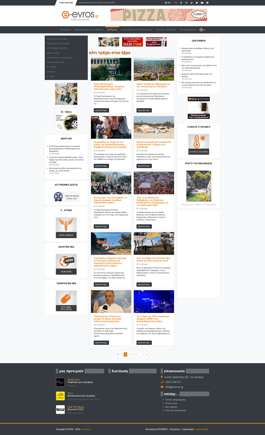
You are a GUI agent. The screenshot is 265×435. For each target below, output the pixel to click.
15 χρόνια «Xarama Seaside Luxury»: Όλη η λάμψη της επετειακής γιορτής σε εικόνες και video (66, 159)
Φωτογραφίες (188, 29)
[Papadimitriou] (109, 41)
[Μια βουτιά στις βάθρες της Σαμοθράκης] (199, 186)
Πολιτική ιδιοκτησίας (175, 410)
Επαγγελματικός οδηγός (88, 29)
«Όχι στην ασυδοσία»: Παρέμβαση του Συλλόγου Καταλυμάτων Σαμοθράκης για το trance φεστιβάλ (152, 201)
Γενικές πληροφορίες (175, 399)
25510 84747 (173, 382)
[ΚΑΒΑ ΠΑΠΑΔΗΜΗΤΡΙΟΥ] (66, 94)
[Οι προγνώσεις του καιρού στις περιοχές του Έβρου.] (199, 144)
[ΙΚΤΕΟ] (132, 41)
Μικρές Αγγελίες (166, 29)
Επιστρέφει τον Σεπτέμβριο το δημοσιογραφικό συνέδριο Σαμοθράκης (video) (110, 200)
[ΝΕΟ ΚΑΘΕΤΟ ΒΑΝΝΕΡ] (199, 253)
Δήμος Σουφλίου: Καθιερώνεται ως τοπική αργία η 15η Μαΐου (153, 85)
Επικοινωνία (171, 403)
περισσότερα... (101, 110)
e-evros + (51, 72)
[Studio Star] (60, 382)
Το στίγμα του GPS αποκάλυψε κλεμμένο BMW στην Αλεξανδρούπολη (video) (153, 319)
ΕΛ (169, 3)
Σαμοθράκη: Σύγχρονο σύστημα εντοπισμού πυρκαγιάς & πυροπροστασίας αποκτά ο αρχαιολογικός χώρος (110, 262)
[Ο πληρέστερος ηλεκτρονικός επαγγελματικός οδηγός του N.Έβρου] (80, 15)
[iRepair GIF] (198, 107)
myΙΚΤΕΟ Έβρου (75, 407)
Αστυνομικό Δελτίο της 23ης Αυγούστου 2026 (97, 3)
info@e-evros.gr (174, 387)
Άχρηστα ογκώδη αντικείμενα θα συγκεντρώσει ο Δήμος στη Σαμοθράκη (154, 144)
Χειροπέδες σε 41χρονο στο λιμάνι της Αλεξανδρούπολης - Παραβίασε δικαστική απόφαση (110, 144)
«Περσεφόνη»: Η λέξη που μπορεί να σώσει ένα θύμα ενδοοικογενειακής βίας (107, 319)
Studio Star (73, 379)
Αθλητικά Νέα (53, 53)
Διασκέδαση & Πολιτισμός (136, 29)
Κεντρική (65, 29)
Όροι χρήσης (171, 407)
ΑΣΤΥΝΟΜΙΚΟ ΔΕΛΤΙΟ (57, 48)
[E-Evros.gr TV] (202, 29)
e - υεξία (51, 76)
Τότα (70, 393)
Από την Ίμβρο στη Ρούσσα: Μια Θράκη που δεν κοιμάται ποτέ (153, 259)
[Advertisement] (199, 253)
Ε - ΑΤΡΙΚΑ (51, 67)
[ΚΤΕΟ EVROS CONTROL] (66, 119)
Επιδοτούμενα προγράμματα (60, 58)
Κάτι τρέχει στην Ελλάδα (58, 43)
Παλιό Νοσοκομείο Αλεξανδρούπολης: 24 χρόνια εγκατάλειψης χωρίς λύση (109, 86)
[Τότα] (60, 395)
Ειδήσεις (112, 29)
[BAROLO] (159, 14)
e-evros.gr (86, 429)
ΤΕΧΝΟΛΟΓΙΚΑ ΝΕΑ (55, 62)
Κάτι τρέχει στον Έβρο (57, 39)
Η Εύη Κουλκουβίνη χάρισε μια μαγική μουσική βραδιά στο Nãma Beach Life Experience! (64, 148)
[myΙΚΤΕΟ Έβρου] (60, 409)
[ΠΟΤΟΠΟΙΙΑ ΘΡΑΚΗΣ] (156, 41)
